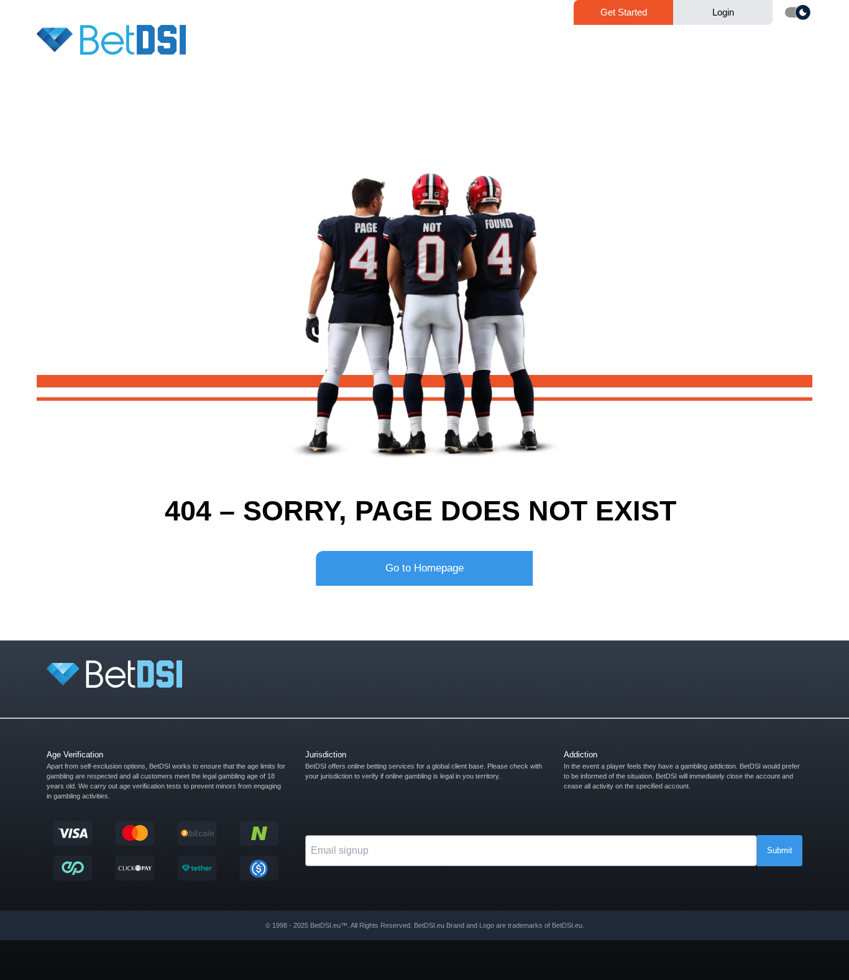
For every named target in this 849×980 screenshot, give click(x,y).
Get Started (623, 12)
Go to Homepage (424, 568)
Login (723, 12)
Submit (779, 850)
